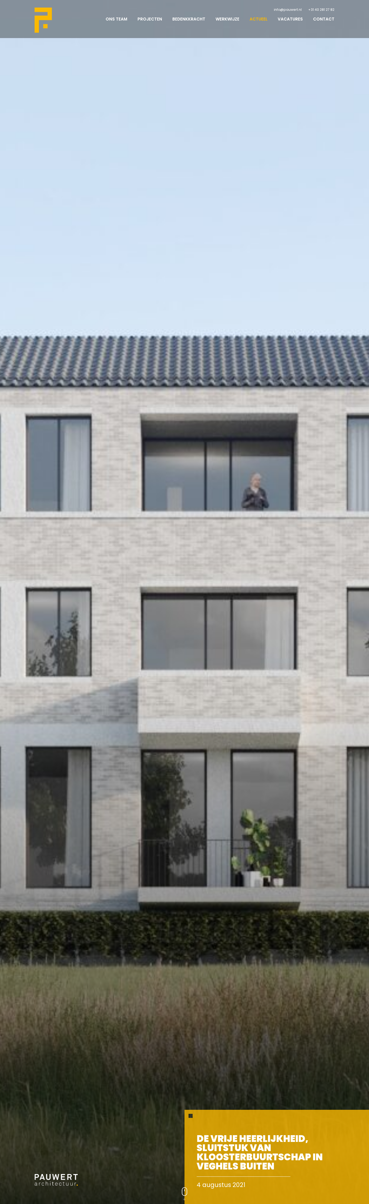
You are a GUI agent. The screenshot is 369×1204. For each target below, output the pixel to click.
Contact (323, 19)
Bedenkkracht (188, 19)
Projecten (149, 19)
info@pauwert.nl (288, 9)
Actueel (258, 19)
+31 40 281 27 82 (321, 9)
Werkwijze (227, 19)
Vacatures (290, 19)
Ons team (116, 19)
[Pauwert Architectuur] (43, 20)
